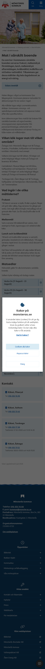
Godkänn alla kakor (22, 347)
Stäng (22, 364)
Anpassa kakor (22, 353)
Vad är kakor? (22, 335)
